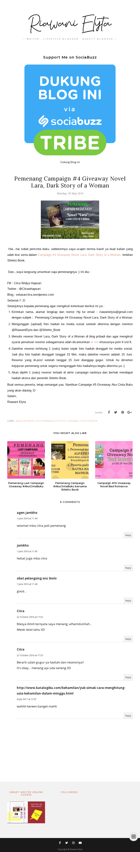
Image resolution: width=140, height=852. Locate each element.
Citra (20, 611)
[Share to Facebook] (109, 412)
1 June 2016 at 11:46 (27, 584)
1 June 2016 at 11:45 (27, 551)
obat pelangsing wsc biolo (37, 578)
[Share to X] (116, 412)
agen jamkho (27, 513)
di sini (95, 342)
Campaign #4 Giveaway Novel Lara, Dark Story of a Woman (79, 255)
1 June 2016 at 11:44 (27, 518)
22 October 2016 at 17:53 (30, 655)
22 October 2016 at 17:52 (30, 617)
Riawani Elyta (76, 849)
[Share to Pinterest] (123, 412)
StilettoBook (89, 420)
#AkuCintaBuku (25, 420)
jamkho (23, 545)
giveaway (73, 420)
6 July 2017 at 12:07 (26, 699)
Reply (128, 535)
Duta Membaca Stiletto (51, 420)
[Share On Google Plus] (130, 412)
